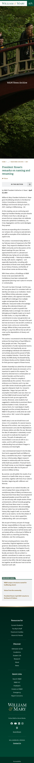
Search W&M (17, 679)
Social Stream (17, 732)
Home (4, 162)
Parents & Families (17, 632)
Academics (17, 652)
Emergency (17, 692)
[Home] (13, 3)
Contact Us (17, 743)
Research (17, 659)
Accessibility (17, 761)
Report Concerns (17, 696)
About (17, 662)
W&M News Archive (17, 82)
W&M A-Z (17, 682)
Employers (17, 686)
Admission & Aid (17, 649)
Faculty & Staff (17, 629)
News (17, 666)
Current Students (17, 625)
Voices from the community (12, 590)
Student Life (17, 656)
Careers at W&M (17, 689)
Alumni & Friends (17, 635)
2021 (26, 162)
